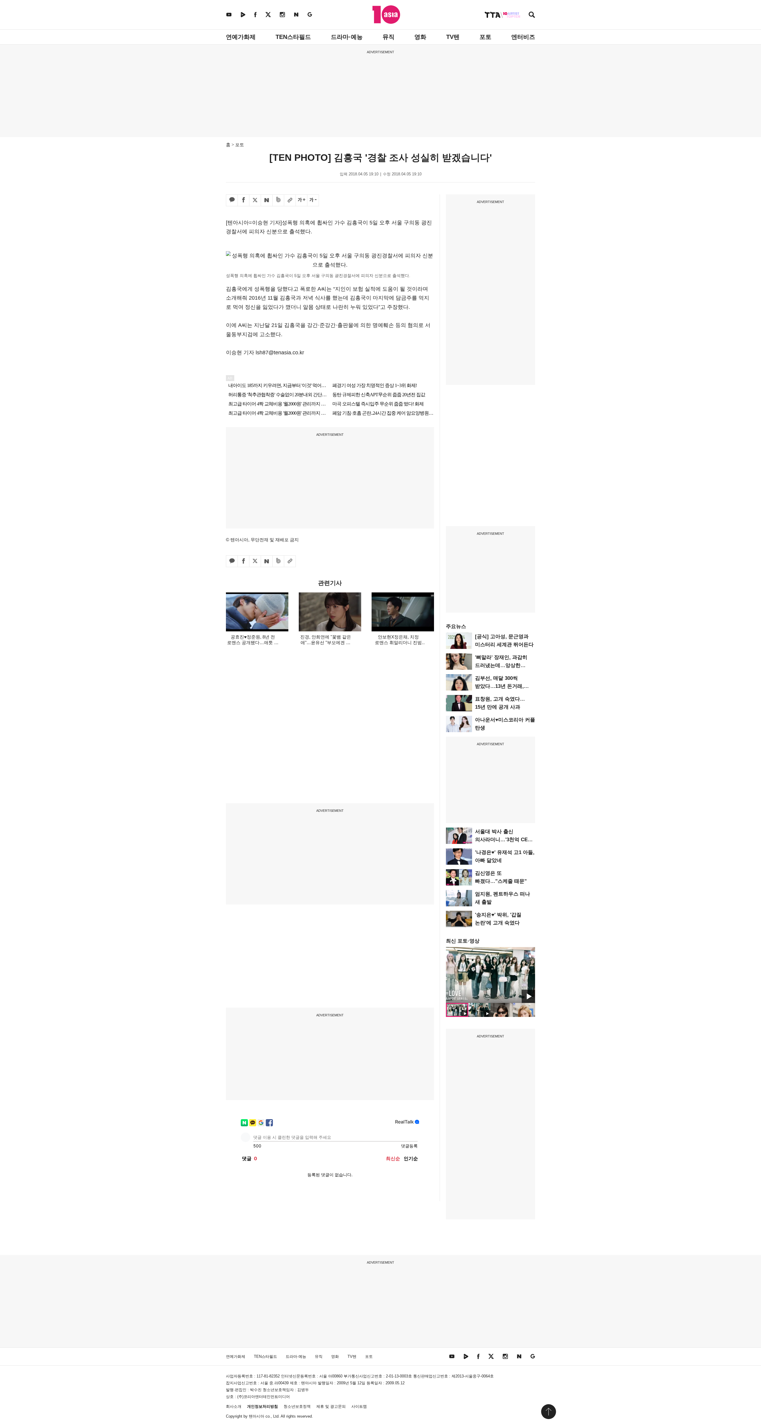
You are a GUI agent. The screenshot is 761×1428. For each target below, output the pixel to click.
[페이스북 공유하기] (243, 200)
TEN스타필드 (293, 37)
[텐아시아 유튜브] (229, 14)
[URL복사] (290, 200)
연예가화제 (241, 37)
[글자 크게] (301, 200)
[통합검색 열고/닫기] (532, 15)
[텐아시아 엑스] (268, 14)
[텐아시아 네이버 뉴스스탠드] (296, 14)
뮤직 (388, 37)
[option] (490, 975)
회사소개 (233, 1406)
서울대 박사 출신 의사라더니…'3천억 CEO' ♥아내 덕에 (504, 839)
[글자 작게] (313, 200)
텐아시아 (256, 1416)
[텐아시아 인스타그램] (282, 14)
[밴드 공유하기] (278, 200)
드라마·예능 (347, 37)
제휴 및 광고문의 (331, 1406)
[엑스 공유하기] (255, 200)
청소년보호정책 (297, 1406)
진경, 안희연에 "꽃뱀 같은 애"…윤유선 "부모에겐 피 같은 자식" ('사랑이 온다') (325, 642)
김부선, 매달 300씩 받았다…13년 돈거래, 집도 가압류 (499, 686)
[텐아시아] (386, 14)
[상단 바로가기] (548, 1411)
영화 (420, 37)
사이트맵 (359, 1406)
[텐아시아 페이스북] (255, 14)
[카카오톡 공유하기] (232, 200)
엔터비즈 (523, 37)
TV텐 (453, 37)
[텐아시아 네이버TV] (242, 14)
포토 (485, 37)
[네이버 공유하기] (267, 200)
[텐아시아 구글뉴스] (309, 14)
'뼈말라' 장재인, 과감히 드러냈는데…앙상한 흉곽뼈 (501, 665)
